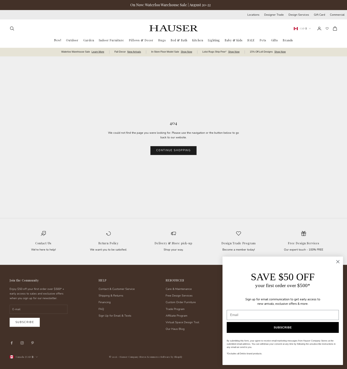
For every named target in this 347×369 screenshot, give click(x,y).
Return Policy (108, 243)
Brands (288, 40)
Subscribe (24, 322)
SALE (251, 40)
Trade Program (175, 309)
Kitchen (197, 40)
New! (57, 40)
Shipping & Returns (111, 296)
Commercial (337, 15)
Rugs (162, 40)
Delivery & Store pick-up (173, 243)
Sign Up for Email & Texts (115, 316)
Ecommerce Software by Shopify (165, 356)
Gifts (274, 40)
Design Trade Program (238, 243)
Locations (253, 15)
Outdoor (72, 40)
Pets (263, 40)
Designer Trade (274, 15)
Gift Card (319, 15)
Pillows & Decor (141, 40)
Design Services (299, 15)
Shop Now (186, 51)
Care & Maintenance (179, 289)
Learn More (98, 51)
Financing (105, 302)
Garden (88, 40)
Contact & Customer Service (117, 289)
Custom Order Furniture (181, 302)
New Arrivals (134, 51)
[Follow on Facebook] (12, 343)
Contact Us (43, 243)
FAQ (101, 309)
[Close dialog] (337, 261)
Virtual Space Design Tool (182, 322)
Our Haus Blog (175, 329)
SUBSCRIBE (283, 327)
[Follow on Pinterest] (33, 343)
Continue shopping (173, 150)
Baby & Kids (234, 40)
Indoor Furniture (111, 40)
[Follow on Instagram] (22, 343)
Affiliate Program (176, 316)
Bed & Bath (179, 40)
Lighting (214, 40)
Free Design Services (303, 243)
